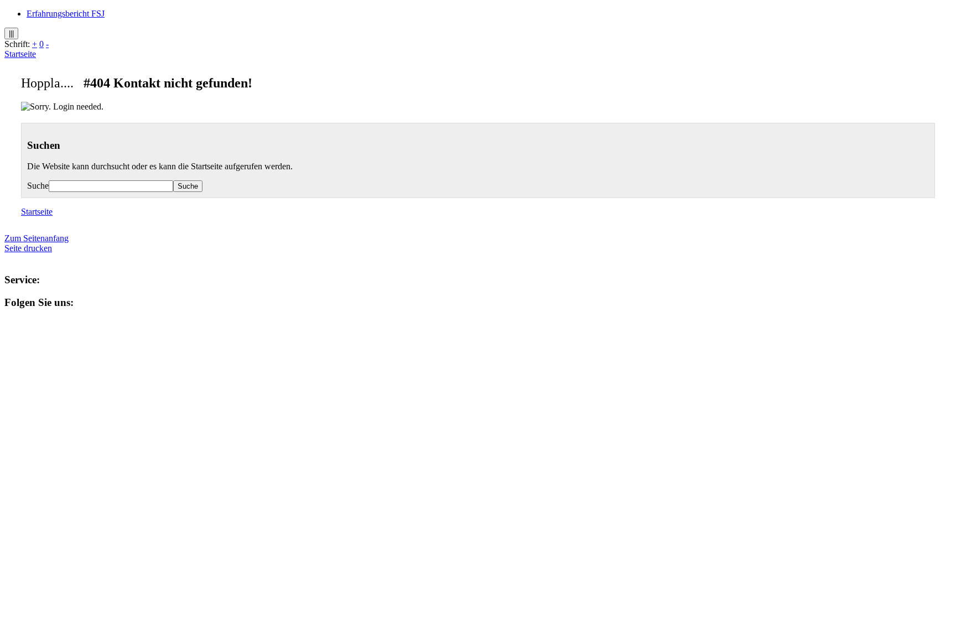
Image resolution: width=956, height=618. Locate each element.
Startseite (20, 54)
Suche (38, 185)
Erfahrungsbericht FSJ (66, 13)
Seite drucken (28, 248)
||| (11, 33)
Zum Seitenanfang (36, 238)
